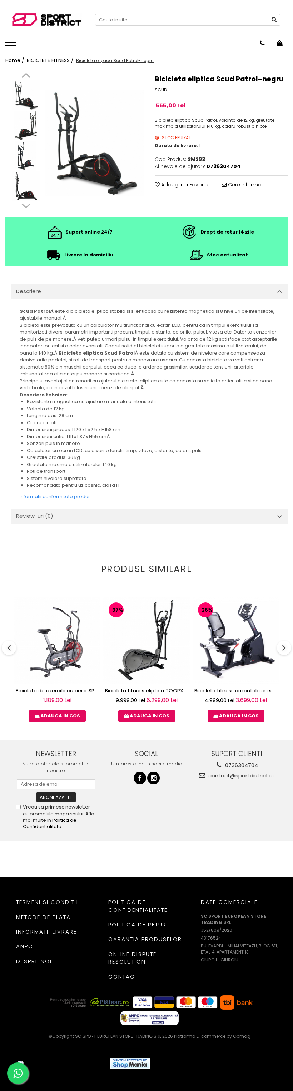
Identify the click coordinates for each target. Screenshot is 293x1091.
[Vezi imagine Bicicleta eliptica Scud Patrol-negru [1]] (26, 125)
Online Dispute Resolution (132, 957)
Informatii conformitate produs (55, 496)
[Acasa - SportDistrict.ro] (46, 19)
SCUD (161, 90)
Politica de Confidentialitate (49, 823)
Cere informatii (246, 184)
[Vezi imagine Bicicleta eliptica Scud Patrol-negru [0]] (26, 95)
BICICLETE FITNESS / (51, 60)
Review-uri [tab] (34, 516)
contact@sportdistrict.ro (241, 775)
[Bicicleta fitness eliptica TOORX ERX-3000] (146, 640)
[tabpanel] (94, 143)
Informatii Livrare (46, 931)
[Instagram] (153, 778)
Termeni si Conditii (47, 902)
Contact (123, 976)
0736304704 (241, 765)
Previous (26, 76)
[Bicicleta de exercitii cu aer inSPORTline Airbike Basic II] (57, 640)
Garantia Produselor (145, 939)
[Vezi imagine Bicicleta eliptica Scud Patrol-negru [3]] (26, 186)
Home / (15, 60)
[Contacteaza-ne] (262, 43)
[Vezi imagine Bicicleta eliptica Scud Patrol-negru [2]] (26, 156)
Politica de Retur (137, 924)
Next (26, 205)
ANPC (24, 946)
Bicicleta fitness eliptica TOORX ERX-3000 (147, 690)
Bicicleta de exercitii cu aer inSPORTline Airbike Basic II (58, 690)
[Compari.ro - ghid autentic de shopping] (182, 1063)
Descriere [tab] (28, 291)
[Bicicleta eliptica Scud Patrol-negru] (94, 143)
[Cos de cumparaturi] (280, 43)
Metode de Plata (43, 917)
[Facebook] (140, 778)
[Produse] (11, 45)
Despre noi (34, 961)
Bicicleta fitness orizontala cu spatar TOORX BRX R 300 (236, 690)
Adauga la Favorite (185, 184)
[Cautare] (274, 20)
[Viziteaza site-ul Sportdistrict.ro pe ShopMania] (130, 1063)
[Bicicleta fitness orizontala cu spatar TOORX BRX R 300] (236, 640)
